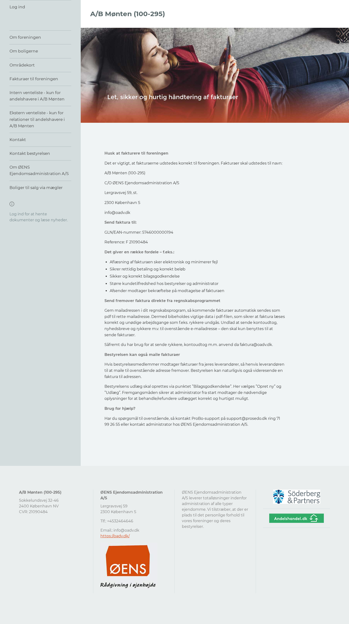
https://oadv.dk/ (115, 536)
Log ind (17, 7)
